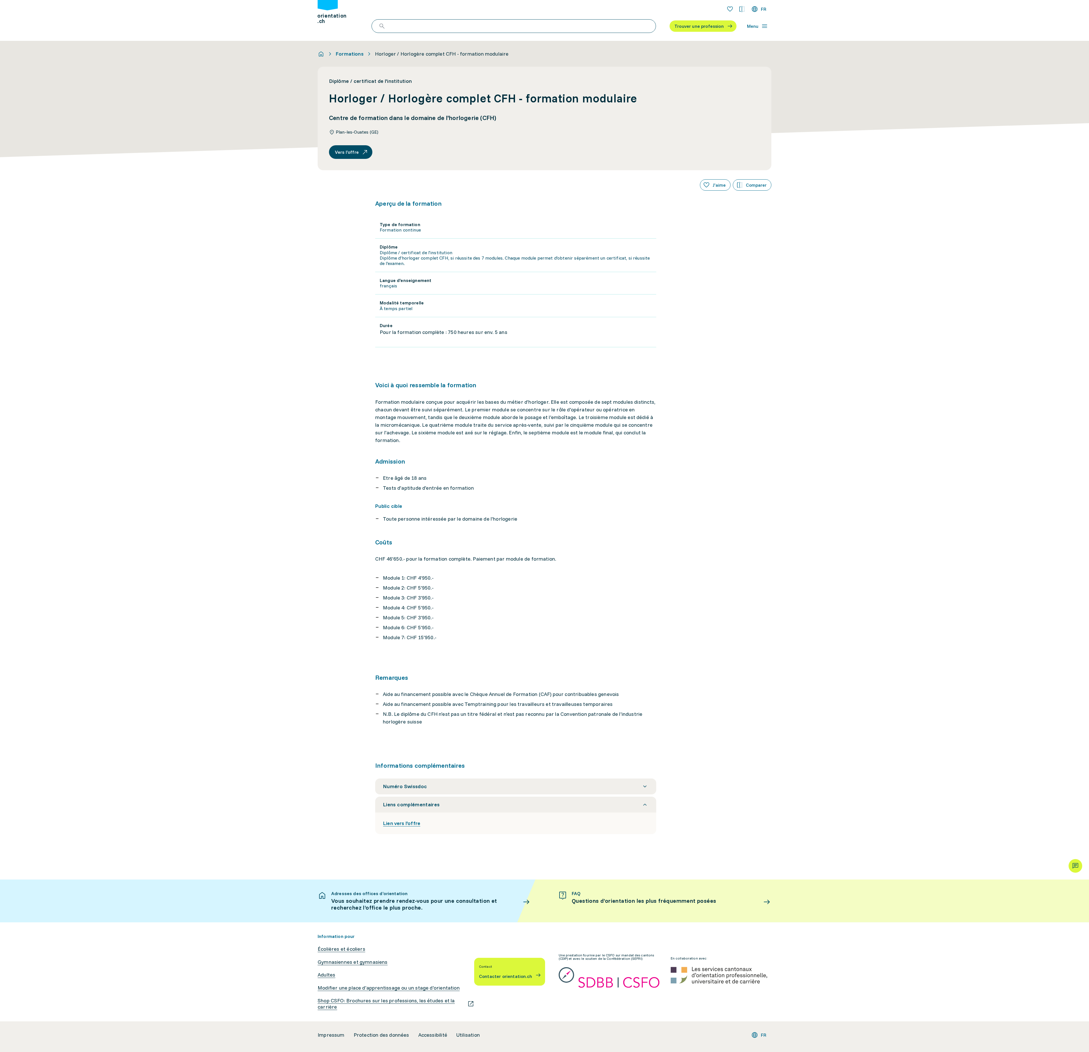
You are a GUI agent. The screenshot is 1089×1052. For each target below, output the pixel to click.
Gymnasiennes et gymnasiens (353, 962)
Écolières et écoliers (341, 949)
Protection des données (381, 1035)
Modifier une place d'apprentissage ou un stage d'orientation (389, 988)
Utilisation (468, 1035)
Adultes (326, 975)
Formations (350, 53)
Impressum (331, 1035)
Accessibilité (432, 1035)
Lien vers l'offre (401, 823)
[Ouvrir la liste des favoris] (730, 9)
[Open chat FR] (1075, 866)
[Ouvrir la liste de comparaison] (742, 9)
